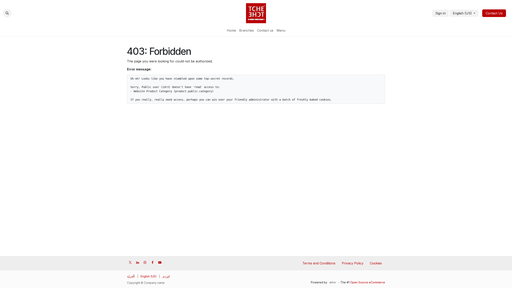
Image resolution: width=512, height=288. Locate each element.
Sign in (440, 13)
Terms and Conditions (318, 263)
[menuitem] (231, 30)
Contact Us (494, 13)
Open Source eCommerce (367, 282)
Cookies (376, 263)
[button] (7, 13)
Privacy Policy (352, 263)
